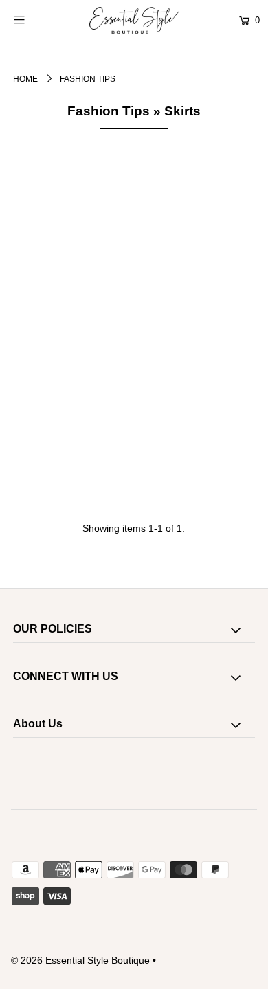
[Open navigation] (35, 19)
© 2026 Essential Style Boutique (80, 960)
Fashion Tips (108, 111)
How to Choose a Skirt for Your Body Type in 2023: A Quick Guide (141, 529)
